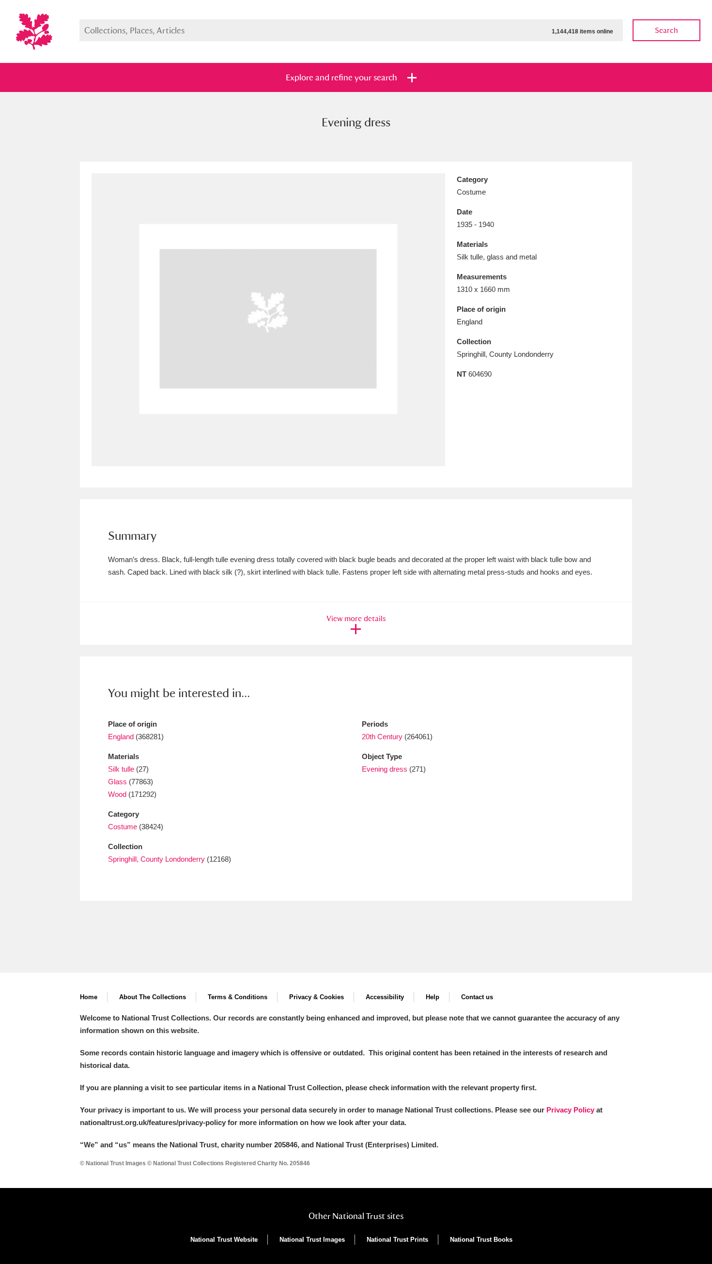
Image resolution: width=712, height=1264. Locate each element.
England (121, 736)
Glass (117, 781)
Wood (117, 794)
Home (88, 997)
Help (432, 997)
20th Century (382, 736)
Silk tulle (121, 769)
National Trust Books (481, 1239)
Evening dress (384, 769)
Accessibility (385, 997)
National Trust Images (312, 1239)
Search (666, 30)
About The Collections (152, 997)
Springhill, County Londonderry (156, 859)
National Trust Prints (397, 1239)
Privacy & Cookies (316, 997)
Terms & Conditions (237, 997)
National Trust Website (224, 1239)
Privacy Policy (570, 1110)
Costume (122, 826)
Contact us (477, 997)
